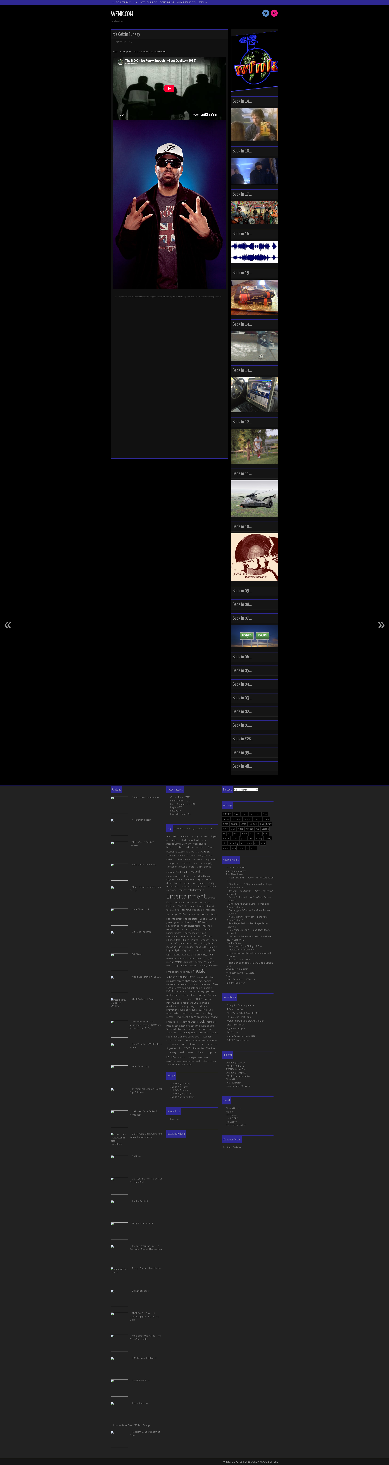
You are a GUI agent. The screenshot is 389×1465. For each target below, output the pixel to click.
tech (233, 848)
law (189, 950)
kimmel (211, 946)
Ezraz (243, 823)
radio (184, 1013)
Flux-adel (252, 823)
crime (207, 866)
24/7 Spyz (190, 828)
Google (203, 918)
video (197, 296)
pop (251, 838)
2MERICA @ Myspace (236, 1072)
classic (159, 296)
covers (190, 866)
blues (202, 843)
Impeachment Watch (236, 870)
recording (233, 843)
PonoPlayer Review (235, 874)
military (198, 961)
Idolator (230, 1111)
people (210, 991)
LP (204, 958)
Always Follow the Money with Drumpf (245, 1020)
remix (178, 1016)
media (169, 961)
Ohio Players (174, 987)
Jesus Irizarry (192, 943)
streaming (173, 1044)
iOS (257, 828)
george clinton (175, 918)
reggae (169, 1016)
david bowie (204, 876)
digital (226, 823)
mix (168, 965)
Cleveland (236, 819)
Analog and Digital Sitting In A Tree (245, 946)
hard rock (186, 922)
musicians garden (175, 980)
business (171, 851)
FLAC (180, 906)
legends (186, 954)
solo (183, 1036)
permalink (217, 296)
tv (247, 848)
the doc (191, 296)
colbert (170, 859)
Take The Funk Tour (235, 982)
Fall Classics (232, 1032)
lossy (191, 958)
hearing (206, 925)
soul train (207, 1036)
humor (169, 932)
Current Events (177, 797)
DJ (181, 883)
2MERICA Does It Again (238, 1040)
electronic (171, 889)
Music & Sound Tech (186, 2)
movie (171, 971)
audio (244, 814)
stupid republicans (207, 1044)
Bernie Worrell (189, 843)
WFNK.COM (122, 14)
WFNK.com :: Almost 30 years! (240, 972)
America (185, 836)
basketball (255, 814)
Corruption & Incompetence (240, 1005)
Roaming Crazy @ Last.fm (238, 1086)
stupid (192, 1044)
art (167, 840)
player (193, 994)
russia (169, 1025)
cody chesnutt (205, 855)
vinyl (200, 1057)
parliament (181, 991)
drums (169, 886)
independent (191, 932)
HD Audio (203, 922)
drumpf (234, 823)
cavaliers (182, 851)
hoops (197, 929)
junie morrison (192, 946)
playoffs (170, 998)
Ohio (265, 833)
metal (236, 833)
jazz (170, 943)
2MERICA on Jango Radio (238, 1076)
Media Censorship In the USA (241, 1036)
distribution (172, 883)
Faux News (191, 902)
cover (266, 819)
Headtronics (172, 925)
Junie (180, 946)
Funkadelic (194, 914)
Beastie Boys (173, 843)
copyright (209, 863)
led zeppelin (209, 950)
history (188, 929)
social (213, 1032)
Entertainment (167, 2)
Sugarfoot (171, 1048)
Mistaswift (209, 961)
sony (190, 1036)
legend (176, 954)
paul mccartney (196, 991)
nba (251, 833)
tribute (199, 1052)
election (212, 886)
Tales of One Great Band (239, 1016)
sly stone (203, 1032)
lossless (182, 958)
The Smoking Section (236, 1125)
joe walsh (171, 946)
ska (210, 1028)
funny (268, 823)
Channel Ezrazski (234, 1079)
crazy (199, 866)
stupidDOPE (232, 1118)
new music (204, 980)
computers (173, 863)
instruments (172, 936)
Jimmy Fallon (207, 943)
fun (168, 914)
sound (226, 848)
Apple (236, 814)
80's (213, 828)
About (229, 976)
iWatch (194, 939)
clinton (193, 855)
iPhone (170, 939)
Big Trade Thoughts (236, 1028)
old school (188, 987)
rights (171, 1021)
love (198, 958)
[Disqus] (169, 340)
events (211, 897)
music (180, 296)
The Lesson (231, 1121)
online (199, 987)
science (192, 1028)
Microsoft (188, 961)
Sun (180, 1048)
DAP (194, 876)
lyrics (210, 958)
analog (195, 836)
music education (205, 977)
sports (187, 1040)
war (206, 1057)
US (167, 1057)
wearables (188, 1061)
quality (268, 838)
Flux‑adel (190, 906)
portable (204, 1002)
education (201, 886)
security (202, 1028)
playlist (201, 994)
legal (168, 954)
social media (172, 1036)
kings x (169, 950)
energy (182, 889)
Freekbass (210, 909)
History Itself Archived (239, 959)
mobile (184, 965)
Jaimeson (204, 939)
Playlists (174, 807)
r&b (224, 843)
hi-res (240, 828)
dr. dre (166, 296)
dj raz (187, 883)
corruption (171, 866)
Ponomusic (172, 1002)
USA (173, 1057)
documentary (198, 883)
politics (235, 838)
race (168, 1013)
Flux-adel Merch (233, 1082)
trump (241, 848)
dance (186, 876)
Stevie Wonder (209, 1040)
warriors (170, 1061)
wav (179, 1061)
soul (263, 843)
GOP (233, 828)
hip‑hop (179, 929)
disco (208, 879)
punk (194, 1009)
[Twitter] (266, 16)
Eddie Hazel (187, 886)
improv (178, 932)
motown (213, 965)
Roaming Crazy (188, 1021)
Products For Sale (179, 814)
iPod (178, 939)
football (201, 906)
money (203, 965)
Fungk (174, 914)
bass (203, 840)
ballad (183, 840)
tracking (172, 1052)
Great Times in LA (235, 1024)
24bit (199, 828)
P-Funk (226, 838)
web (198, 1061)
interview (196, 936)
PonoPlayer (186, 1002)
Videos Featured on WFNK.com (241, 979)
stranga (203, 2)
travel (181, 1052)
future (226, 828)
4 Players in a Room (236, 1009)
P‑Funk (169, 991)
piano (185, 994)
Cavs (264, 814)
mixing (175, 965)
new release (172, 984)
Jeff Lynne (179, 943)
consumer (197, 863)
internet (185, 936)
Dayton (170, 879)
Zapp (189, 1064)
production (202, 1006)
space (178, 1040)
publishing (184, 1009)
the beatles (198, 1048)
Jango (214, 939)
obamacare (204, 984)
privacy (258, 838)
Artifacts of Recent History (241, 949)
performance (173, 994)
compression (210, 859)
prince (182, 1006)
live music (171, 958)
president (171, 1006)
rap (185, 296)
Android (204, 836)
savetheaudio (182, 1025)
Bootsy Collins (198, 847)
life (224, 833)
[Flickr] (274, 16)
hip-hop (173, 296)
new (194, 980)
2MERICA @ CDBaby (235, 1062)
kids (204, 946)
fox (178, 909)
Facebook (179, 902)
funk (262, 823)
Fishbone (171, 906)
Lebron (265, 828)
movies (180, 971)
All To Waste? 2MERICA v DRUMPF (243, 1013)
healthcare (194, 925)
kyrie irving (180, 950)
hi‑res (169, 929)
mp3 (188, 971)
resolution (203, 1016)
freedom (198, 909)
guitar (169, 922)
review (214, 1016)
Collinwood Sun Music (145, 2)
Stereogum (231, 1115)
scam (211, 1025)
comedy (247, 819)
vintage (192, 1057)
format (210, 906)
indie (202, 932)
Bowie (211, 847)
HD (194, 922)
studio (183, 1044)
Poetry (173, 810)
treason (190, 1052)
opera (207, 987)
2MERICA (227, 814)
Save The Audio (233, 942)
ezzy (130, 41)
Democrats (189, 879)
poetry (180, 998)
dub (177, 886)
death (179, 879)
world (171, 1064)
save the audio (198, 1025)
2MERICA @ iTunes (235, 1066)
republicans (246, 843)
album (176, 836)
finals (208, 902)
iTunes (185, 939)
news (258, 833)
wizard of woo (210, 1061)
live (229, 833)
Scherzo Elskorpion (176, 1028)
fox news (186, 909)
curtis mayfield (173, 876)
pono (243, 838)
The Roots (211, 1048)
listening (202, 954)
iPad (210, 936)
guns (176, 922)
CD (197, 851)
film (201, 902)
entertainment (195, 889)
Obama (193, 984)
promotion (171, 1009)
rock (256, 843)
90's (168, 836)
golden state (191, 918)
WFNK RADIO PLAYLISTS (237, 969)
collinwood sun (183, 859)
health (184, 925)
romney (211, 1021)
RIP (177, 1021)
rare (197, 1013)
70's (207, 828)
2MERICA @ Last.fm (235, 1069)
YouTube (180, 1064)
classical (170, 855)
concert (257, 819)
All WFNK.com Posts (121, 2)
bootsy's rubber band (177, 847)
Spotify (196, 1040)
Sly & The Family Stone (185, 1032)
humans (207, 929)
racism (176, 1013)
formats (170, 909)
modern (194, 965)
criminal (170, 871)
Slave (169, 1032)
